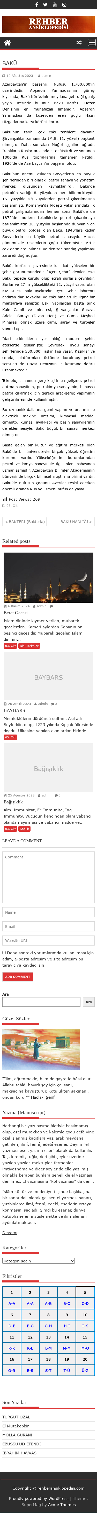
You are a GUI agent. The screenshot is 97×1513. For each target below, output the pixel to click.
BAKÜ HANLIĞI (74, 521)
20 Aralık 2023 (19, 704)
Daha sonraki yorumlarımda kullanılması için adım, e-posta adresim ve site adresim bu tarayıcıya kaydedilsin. (48, 958)
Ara (5, 994)
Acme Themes (62, 1504)
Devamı (9, 1232)
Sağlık (24, 828)
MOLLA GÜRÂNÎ (17, 1435)
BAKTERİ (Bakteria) (27, 521)
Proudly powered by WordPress (39, 1498)
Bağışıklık (48, 768)
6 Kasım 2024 (18, 606)
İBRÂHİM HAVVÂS (19, 1453)
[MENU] (92, 42)
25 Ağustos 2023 (21, 795)
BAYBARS (48, 677)
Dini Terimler (29, 645)
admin (46, 76)
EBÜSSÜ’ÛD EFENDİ (21, 1444)
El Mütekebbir (15, 1426)
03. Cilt (12, 506)
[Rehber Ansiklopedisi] (7, 42)
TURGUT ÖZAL (16, 1417)
